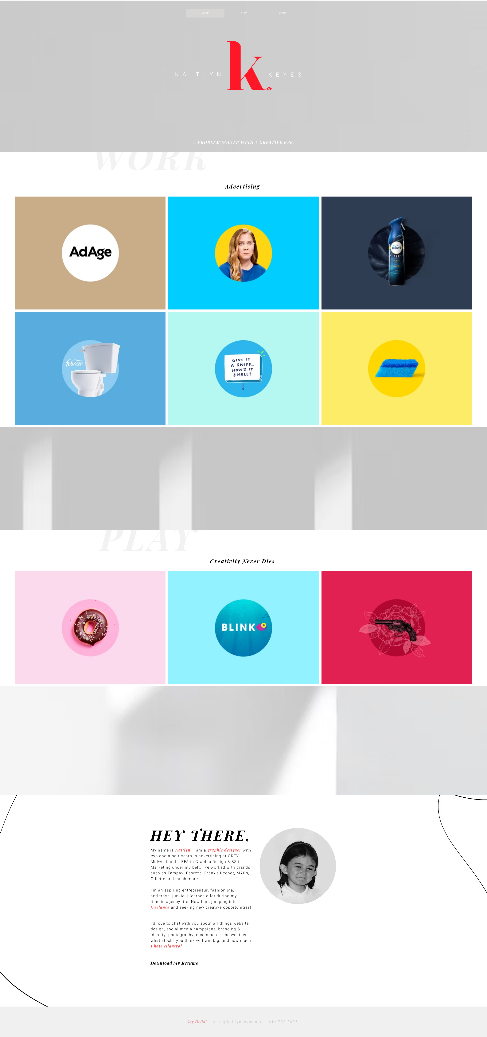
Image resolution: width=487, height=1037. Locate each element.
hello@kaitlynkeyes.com (238, 1021)
